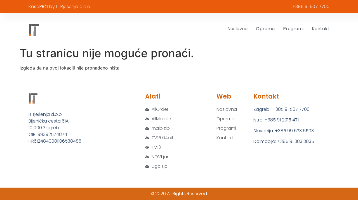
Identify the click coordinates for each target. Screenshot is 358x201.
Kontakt (320, 28)
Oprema (265, 28)
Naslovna (237, 28)
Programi (293, 28)
